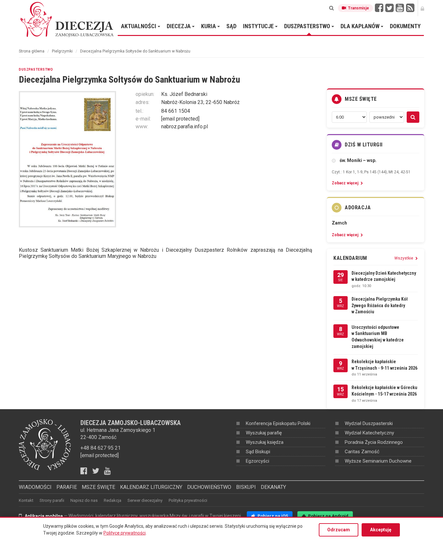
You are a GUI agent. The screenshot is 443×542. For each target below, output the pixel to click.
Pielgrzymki (62, 51)
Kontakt (26, 500)
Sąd (231, 26)
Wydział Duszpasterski (369, 423)
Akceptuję (380, 529)
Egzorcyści (257, 461)
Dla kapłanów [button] (361, 26)
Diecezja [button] (179, 26)
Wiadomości (35, 487)
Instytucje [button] (259, 26)
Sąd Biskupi (258, 452)
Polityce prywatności (124, 533)
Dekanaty (273, 487)
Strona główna (31, 51)
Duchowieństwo (209, 487)
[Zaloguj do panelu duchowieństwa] (422, 8)
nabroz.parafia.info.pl (184, 126)
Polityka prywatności (188, 500)
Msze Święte (98, 487)
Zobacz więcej (345, 183)
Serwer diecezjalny (144, 500)
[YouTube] (400, 8)
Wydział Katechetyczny (369, 433)
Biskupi (246, 487)
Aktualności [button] (139, 26)
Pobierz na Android (327, 515)
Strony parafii (52, 500)
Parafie (66, 487)
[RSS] (410, 8)
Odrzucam (338, 529)
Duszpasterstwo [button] (307, 26)
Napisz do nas (84, 500)
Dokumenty (405, 26)
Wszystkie (404, 258)
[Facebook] (379, 8)
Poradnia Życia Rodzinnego (374, 442)
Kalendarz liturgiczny (151, 487)
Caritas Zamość (362, 452)
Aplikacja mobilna (44, 516)
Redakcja (112, 500)
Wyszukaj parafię (264, 433)
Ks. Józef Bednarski (184, 94)
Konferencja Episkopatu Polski (278, 423)
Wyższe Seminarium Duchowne (378, 461)
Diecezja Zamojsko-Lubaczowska (67, 19)
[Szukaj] (331, 8)
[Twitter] (389, 8)
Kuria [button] (209, 26)
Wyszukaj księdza (264, 442)
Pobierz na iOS (272, 515)
